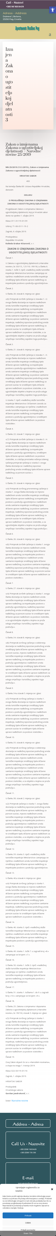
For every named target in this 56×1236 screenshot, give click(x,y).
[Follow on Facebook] (35, 4)
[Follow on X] (41, 4)
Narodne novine (20, 1100)
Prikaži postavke (28, 1230)
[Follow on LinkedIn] (46, 4)
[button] (52, 10)
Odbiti (28, 1222)
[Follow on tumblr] (51, 4)
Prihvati (28, 1215)
